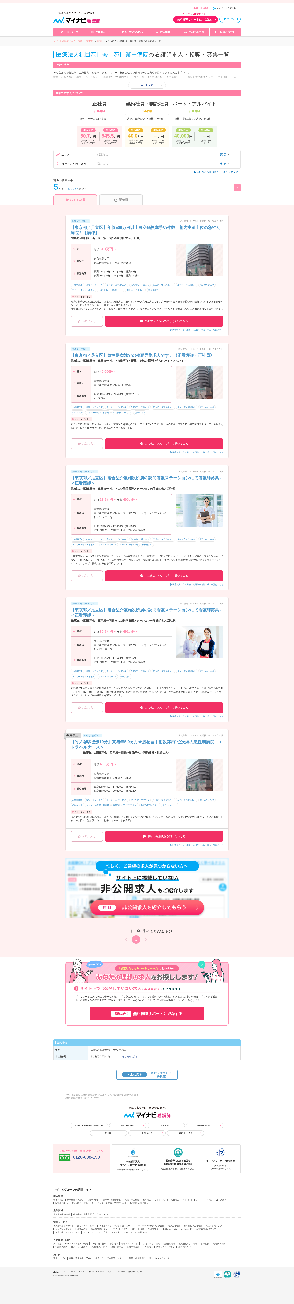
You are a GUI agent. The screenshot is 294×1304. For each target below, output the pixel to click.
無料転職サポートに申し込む (195, 19)
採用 (109, 1272)
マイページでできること (228, 8)
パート (199, 1200)
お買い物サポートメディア (67, 1232)
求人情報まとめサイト (63, 1226)
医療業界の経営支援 (165, 1247)
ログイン (229, 19)
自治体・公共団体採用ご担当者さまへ (89, 1125)
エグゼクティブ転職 (150, 1243)
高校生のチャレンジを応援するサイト (116, 1226)
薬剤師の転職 (219, 1243)
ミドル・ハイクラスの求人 (166, 1200)
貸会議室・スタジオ (116, 1258)
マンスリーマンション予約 (95, 1232)
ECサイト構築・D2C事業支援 (144, 1229)
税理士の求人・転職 (188, 1243)
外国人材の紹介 (185, 1247)
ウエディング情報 (63, 1229)
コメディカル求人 (79, 1247)
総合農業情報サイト (100, 1229)
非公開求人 (72, 188)
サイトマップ (166, 1125)
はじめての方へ (134, 32)
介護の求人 (148, 1247)
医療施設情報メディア (206, 1229)
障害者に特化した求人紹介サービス (71, 1203)
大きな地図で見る (129, 1056)
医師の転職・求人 (99, 1247)
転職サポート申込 (185, 1133)
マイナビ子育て (120, 1229)
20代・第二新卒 (98, 1243)
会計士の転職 (169, 1243)
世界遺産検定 (81, 1229)
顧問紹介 (205, 1243)
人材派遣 (57, 1243)
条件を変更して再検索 (149, 1074)
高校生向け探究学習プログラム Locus (90, 1214)
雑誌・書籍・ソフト (215, 1226)
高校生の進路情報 (61, 1214)
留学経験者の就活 (75, 1200)
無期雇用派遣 (133, 1247)
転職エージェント (129, 1243)
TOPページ (71, 32)
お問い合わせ (147, 1133)
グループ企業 (120, 1272)
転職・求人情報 (132, 1200)
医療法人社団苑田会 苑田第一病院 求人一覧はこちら (197, 330)
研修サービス (59, 1258)
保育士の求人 (117, 1247)
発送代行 (99, 1258)
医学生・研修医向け (112, 1200)
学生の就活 (58, 1200)
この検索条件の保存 (208, 171)
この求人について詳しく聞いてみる (166, 321)
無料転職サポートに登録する (149, 1014)
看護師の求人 (61, 1247)
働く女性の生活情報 (193, 1226)
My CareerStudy (169, 1229)
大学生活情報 (174, 1226)
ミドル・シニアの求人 (216, 1200)
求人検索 (165, 32)
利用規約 (108, 1133)
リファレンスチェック (159, 1258)
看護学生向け (93, 1200)
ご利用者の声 (196, 32)
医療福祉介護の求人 (139, 1203)
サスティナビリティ (96, 1272)
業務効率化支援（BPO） (80, 1258)
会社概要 (72, 1272)
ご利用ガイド (102, 32)
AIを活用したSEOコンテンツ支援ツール (129, 1232)
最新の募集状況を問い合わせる (166, 836)
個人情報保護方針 (135, 1272)
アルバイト (188, 1200)
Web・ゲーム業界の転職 (76, 1243)
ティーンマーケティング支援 (151, 1226)
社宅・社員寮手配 (137, 1258)
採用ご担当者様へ (202, 8)
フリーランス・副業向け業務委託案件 (109, 1203)
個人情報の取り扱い (204, 1125)
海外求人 (147, 1200)
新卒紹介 (114, 1243)
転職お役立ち (227, 32)
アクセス (82, 1272)
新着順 (123, 199)
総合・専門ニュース (86, 1226)
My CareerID (186, 1229)
